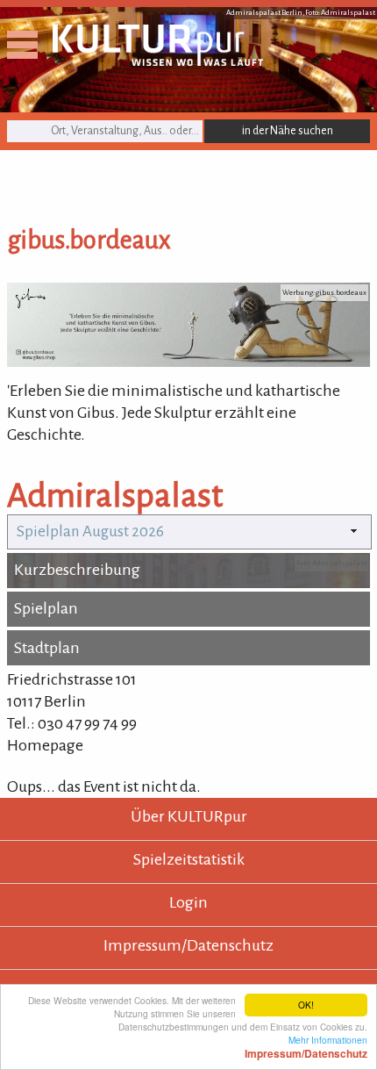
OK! (306, 1004)
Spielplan (46, 608)
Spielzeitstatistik (189, 859)
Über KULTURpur (189, 816)
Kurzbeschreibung (77, 569)
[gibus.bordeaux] (188, 361)
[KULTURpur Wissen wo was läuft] (158, 60)
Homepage (45, 745)
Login (188, 902)
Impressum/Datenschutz (188, 945)
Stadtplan (47, 648)
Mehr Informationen (306, 1046)
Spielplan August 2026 (90, 531)
